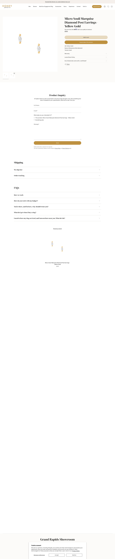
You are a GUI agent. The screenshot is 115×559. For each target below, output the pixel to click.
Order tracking (19, 175)
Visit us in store (57, 1)
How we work (18, 195)
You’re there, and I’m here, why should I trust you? (31, 207)
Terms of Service (65, 148)
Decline (74, 555)
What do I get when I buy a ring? (25, 212)
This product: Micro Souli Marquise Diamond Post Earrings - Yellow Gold (54, 118)
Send (57, 143)
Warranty (67, 53)
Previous (2, 44)
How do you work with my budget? (26, 201)
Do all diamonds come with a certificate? (75, 61)
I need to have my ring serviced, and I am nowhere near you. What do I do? (39, 218)
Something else (39, 120)
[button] (29, 6)
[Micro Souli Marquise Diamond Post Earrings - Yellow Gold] (57, 246)
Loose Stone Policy (70, 57)
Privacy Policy (76, 551)
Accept (57, 555)
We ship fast (18, 170)
